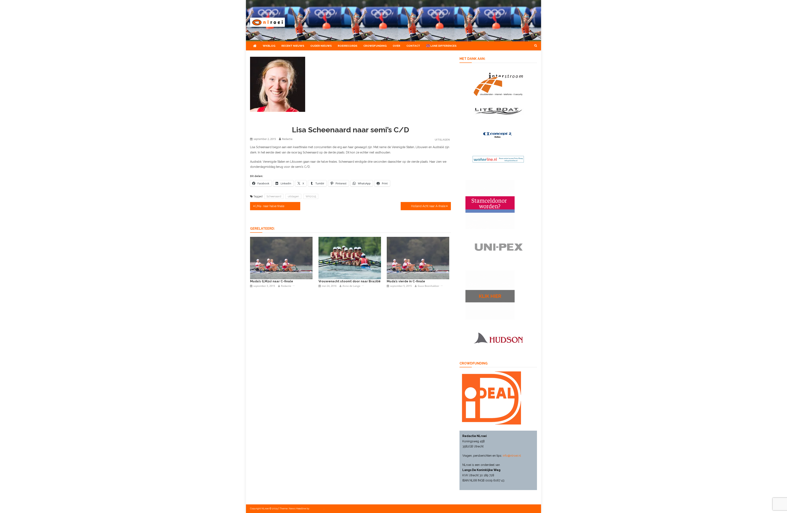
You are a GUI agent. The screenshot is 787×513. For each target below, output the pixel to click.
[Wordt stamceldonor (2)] (490, 204)
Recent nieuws (292, 45)
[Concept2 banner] (498, 134)
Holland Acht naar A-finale (428, 206)
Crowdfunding (375, 45)
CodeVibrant (317, 508)
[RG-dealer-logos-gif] (498, 247)
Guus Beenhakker (428, 286)
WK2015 (311, 196)
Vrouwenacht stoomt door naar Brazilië (349, 281)
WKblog (269, 45)
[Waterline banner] (498, 159)
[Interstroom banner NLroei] (498, 84)
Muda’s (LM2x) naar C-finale (271, 281)
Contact (413, 45)
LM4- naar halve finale (269, 206)
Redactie (287, 139)
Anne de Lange (351, 286)
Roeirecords (347, 45)
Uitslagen (442, 139)
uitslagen (293, 196)
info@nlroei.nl (512, 455)
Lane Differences (443, 45)
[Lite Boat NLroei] (498, 110)
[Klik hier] (490, 294)
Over (396, 45)
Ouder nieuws (321, 45)
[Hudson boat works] (498, 337)
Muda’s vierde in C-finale (406, 281)
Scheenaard (273, 196)
